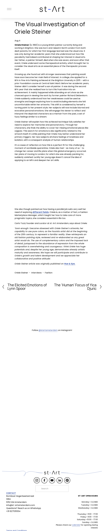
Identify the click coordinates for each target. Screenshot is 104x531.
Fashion (48, 272)
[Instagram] (37, 480)
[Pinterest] (67, 480)
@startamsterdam (48, 330)
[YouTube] (52, 480)
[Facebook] (44, 480)
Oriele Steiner (21, 272)
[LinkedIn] (60, 480)
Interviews (36, 272)
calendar (76, 525)
